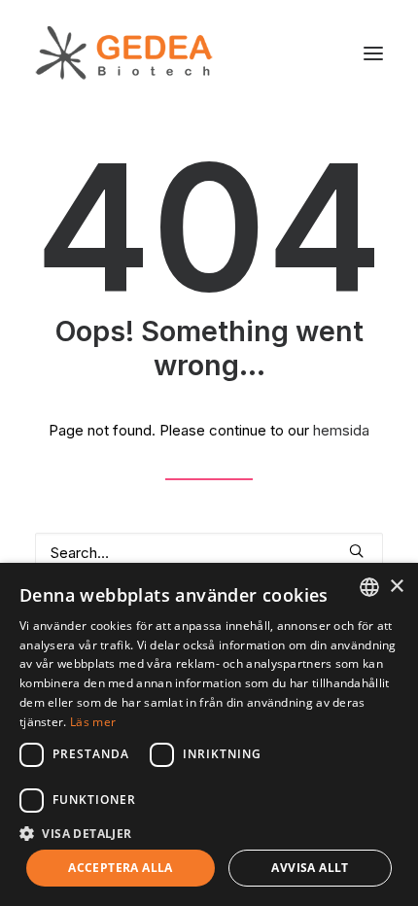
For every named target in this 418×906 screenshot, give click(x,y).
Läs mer (93, 722)
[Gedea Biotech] (124, 53)
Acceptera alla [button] (120, 867)
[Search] (209, 553)
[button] (373, 53)
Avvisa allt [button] (309, 867)
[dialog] (209, 734)
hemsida (341, 430)
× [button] (396, 586)
